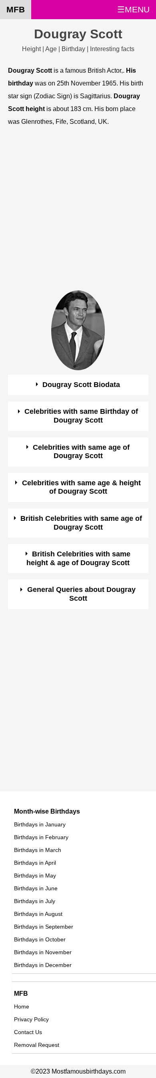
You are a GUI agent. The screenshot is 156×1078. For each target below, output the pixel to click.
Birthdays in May (35, 875)
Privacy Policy (31, 1019)
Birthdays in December (43, 965)
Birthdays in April (35, 863)
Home (21, 1006)
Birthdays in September (43, 926)
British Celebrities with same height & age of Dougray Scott (78, 558)
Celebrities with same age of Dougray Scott (81, 451)
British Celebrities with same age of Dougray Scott (81, 522)
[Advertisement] (78, 212)
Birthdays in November (43, 952)
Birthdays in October (40, 939)
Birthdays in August (38, 914)
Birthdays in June (36, 888)
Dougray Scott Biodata (81, 385)
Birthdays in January (40, 824)
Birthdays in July (34, 901)
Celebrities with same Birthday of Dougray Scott (81, 415)
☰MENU (133, 9)
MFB (15, 9)
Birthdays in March (37, 850)
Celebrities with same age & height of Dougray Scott (81, 487)
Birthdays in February (41, 837)
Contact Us (28, 1032)
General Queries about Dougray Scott (81, 594)
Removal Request (36, 1045)
